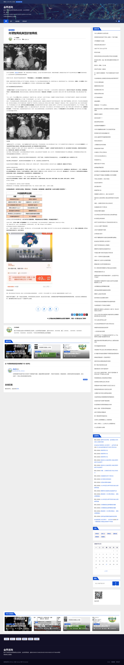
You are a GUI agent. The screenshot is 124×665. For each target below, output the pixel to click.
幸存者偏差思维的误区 (100, 346)
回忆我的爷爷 (97, 186)
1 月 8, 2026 (98, 628)
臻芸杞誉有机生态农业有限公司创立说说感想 (106, 56)
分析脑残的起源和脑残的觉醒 (102, 286)
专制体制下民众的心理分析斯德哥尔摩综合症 (106, 349)
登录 (18, 388)
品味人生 (103, 533)
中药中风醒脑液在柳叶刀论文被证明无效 (104, 129)
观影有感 (115, 533)
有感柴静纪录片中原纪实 (100, 207)
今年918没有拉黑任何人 (100, 156)
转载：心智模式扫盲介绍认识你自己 (103, 203)
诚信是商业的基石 (99, 121)
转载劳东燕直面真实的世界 (101, 327)
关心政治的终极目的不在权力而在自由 (104, 323)
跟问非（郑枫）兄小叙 (100, 65)
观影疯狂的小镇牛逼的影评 (101, 368)
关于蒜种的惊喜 (98, 97)
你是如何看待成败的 (99, 211)
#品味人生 (26, 39)
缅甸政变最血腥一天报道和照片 (102, 357)
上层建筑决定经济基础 (100, 144)
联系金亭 (25, 21)
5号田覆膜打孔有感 (42, 353)
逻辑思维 (97, 536)
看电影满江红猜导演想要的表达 (102, 264)
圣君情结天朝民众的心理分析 (102, 381)
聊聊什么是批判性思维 (100, 294)
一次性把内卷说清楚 (99, 331)
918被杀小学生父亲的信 (100, 152)
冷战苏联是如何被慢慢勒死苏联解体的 (104, 397)
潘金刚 (17, 37)
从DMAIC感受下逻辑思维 (101, 226)
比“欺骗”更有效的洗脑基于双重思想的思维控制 (106, 353)
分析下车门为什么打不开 (100, 48)
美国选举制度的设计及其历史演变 (103, 389)
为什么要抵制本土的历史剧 (16, 353)
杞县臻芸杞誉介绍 (99, 89)
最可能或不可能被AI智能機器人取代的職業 (105, 175)
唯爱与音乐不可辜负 (99, 163)
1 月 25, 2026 (69, 628)
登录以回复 (85, 379)
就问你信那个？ (98, 118)
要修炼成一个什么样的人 (100, 105)
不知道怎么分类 (9, 351)
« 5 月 (105, 571)
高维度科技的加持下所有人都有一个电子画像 (106, 37)
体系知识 (97, 533)
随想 (13, 351)
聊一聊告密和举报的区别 (100, 416)
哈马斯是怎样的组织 (99, 218)
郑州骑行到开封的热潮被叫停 (102, 133)
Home (108, 661)
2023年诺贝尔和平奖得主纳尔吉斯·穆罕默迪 (105, 214)
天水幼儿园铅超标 (99, 82)
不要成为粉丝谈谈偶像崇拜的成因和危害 (104, 301)
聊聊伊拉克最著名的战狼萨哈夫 (102, 249)
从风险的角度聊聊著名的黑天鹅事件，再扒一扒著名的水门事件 (67, 318)
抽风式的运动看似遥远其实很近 (102, 361)
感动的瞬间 (97, 101)
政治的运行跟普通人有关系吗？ (102, 241)
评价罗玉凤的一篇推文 (100, 69)
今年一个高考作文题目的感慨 (102, 256)
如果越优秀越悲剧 (99, 167)
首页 (11, 21)
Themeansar (25, 661)
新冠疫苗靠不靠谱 (99, 148)
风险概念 (103, 536)
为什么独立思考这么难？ (100, 320)
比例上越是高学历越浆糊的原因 (102, 137)
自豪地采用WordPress (8, 661)
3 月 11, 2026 (40, 628)
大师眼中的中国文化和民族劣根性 (103, 393)
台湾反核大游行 (98, 233)
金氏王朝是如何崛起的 (100, 412)
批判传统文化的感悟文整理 (101, 297)
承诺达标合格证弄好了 (72, 353)
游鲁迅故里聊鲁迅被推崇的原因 (102, 290)
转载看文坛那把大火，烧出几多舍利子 (104, 194)
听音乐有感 (97, 52)
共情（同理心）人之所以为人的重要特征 (104, 423)
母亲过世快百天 (98, 141)
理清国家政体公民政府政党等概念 (103, 378)
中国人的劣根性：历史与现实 (102, 179)
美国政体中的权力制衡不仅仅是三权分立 (104, 385)
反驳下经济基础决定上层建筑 (102, 245)
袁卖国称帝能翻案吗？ (100, 125)
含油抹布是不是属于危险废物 (102, 400)
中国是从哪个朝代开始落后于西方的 (103, 252)
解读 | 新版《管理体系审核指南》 (103, 408)
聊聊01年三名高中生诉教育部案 (102, 260)
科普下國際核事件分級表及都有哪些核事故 (105, 237)
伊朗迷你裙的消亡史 (99, 271)
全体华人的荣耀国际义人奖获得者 (103, 419)
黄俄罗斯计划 (97, 190)
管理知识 (109, 533)
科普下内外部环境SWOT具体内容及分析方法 (106, 222)
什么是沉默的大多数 (99, 427)
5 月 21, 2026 (11, 628)
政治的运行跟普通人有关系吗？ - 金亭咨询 (105, 445)
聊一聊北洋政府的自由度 (100, 365)
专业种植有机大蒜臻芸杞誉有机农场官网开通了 (106, 78)
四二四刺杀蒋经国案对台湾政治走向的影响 (105, 268)
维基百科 (17, 72)
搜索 (95, 578)
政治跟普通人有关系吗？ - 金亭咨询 (103, 519)
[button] (116, 21)
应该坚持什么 (97, 160)
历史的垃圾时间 (98, 182)
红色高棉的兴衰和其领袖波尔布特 (103, 404)
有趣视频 (17, 21)
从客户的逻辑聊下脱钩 (100, 230)
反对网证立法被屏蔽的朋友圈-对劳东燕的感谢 (106, 171)
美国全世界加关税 (99, 93)
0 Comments (25, 628)
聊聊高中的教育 (98, 114)
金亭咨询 (8, 7)
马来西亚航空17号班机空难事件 (102, 305)
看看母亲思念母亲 (99, 86)
